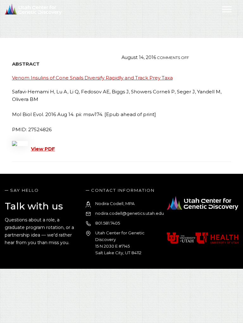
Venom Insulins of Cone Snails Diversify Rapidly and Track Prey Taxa (92, 78)
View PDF (43, 149)
